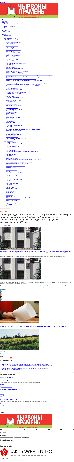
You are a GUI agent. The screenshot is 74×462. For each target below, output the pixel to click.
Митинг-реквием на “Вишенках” (12, 158)
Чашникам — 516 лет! (10, 122)
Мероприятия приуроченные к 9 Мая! (13, 133)
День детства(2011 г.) (10, 43)
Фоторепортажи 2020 (8, 94)
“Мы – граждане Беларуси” (11, 112)
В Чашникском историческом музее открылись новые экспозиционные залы (21, 102)
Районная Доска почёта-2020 (12, 137)
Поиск (1, 356)
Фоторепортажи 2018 (8, 54)
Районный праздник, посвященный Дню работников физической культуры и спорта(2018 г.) (24, 80)
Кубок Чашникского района (11, 188)
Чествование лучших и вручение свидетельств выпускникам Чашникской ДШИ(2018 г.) (23, 84)
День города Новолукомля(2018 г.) (13, 59)
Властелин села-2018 (10, 56)
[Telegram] (37, 291)
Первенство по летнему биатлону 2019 (14, 89)
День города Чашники (10, 176)
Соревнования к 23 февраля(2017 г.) (13, 52)
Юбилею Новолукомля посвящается (13, 93)
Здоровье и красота (4, 403)
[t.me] (61, 429)
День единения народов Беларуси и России (14, 178)
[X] (37, 297)
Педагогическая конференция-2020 (13, 116)
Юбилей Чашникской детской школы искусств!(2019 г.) (17, 92)
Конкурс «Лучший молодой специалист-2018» (15, 68)
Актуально (4, 30)
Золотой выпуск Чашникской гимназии (14, 109)
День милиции (9, 126)
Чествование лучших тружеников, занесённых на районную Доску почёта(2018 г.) (22, 85)
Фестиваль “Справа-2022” (11, 167)
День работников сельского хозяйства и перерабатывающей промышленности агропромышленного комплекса (28, 127)
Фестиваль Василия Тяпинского (12, 139)
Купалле (8, 189)
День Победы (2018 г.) (11, 64)
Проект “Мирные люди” (9, 25)
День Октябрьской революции (12, 183)
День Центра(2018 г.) (10, 67)
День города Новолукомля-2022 (12, 147)
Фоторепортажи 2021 (8, 123)
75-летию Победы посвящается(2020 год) (14, 97)
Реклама (4, 34)
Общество (6, 211)
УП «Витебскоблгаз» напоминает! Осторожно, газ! (12, 363)
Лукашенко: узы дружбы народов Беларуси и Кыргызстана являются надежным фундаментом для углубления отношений (26, 365)
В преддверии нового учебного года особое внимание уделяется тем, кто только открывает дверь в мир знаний (24, 364)
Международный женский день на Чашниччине (15, 131)
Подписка (4, 32)
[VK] (3, 2)
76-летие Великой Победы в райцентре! (14, 125)
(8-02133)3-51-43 (17, 437)
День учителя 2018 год (11, 65)
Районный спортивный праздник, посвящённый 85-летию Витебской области (21, 197)
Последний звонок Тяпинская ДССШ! (13, 134)
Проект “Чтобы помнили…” (9, 29)
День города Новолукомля (11, 175)
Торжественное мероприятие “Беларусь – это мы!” (16, 138)
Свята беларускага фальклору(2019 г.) (14, 90)
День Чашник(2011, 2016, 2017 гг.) (11, 39)
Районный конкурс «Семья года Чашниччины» (15, 166)
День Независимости (10, 150)
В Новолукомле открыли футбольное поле (14, 145)
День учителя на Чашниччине (12, 108)
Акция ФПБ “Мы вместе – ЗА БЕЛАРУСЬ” (14, 172)
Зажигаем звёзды (10, 96)
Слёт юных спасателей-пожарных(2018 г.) (14, 81)
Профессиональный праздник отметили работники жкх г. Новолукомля (20, 162)
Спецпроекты (5, 22)
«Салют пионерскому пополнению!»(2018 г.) (15, 55)
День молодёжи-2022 (10, 149)
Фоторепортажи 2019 (8, 87)
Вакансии (4, 19)
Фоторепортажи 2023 (8, 168)
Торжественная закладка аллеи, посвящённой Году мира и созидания (20, 203)
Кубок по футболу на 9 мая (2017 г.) (13, 50)
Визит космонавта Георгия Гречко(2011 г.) (14, 42)
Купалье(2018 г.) (9, 69)
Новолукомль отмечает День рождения (14, 114)
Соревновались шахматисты (8, 399)
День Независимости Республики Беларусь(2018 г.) (16, 63)
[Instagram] (2, 2)
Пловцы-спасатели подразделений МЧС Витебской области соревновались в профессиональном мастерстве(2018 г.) (29, 75)
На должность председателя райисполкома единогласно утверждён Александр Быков (23, 159)
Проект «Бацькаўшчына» (9, 27)
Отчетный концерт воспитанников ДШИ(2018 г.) (16, 72)
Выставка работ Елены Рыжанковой (13, 105)
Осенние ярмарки (9, 192)
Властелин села (9, 174)
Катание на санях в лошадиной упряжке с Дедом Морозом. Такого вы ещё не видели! (23, 129)
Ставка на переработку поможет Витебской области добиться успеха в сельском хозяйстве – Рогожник (23, 368)
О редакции (4, 21)
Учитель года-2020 (10, 121)
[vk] (36, 429)
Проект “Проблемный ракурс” (10, 26)
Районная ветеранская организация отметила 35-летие (17, 163)
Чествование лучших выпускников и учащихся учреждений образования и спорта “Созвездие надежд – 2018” (28, 83)
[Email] (37, 299)
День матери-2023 (10, 180)
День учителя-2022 (10, 155)
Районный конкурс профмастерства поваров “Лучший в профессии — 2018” (21, 79)
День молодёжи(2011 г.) (11, 44)
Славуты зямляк (9, 118)
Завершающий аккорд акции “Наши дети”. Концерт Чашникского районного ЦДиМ (22, 156)
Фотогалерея (5, 36)
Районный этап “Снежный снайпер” (13, 199)
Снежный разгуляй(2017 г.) (11, 51)
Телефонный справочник (7, 31)
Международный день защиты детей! (13, 130)
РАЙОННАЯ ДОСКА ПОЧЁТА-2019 (13, 117)
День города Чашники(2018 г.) (12, 60)
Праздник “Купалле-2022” (11, 160)
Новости (2, 211)
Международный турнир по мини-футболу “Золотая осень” (17, 71)
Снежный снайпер (9, 119)
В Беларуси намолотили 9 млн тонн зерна (10, 369)
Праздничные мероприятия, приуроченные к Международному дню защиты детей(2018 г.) (24, 77)
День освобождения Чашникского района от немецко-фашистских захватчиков (22, 151)
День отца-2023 (9, 184)
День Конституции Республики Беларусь (14, 179)
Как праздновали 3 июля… (11, 110)
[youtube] (49, 429)
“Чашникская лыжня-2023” (11, 170)
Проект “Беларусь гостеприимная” (11, 23)
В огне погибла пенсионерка (8, 389)
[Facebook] (0, 2)
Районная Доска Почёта (11, 196)
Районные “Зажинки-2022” (11, 164)
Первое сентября (9, 195)
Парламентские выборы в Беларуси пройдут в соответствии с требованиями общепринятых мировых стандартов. (33, 326)
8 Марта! (8, 98)
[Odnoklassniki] (37, 294)
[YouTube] (4, 2)
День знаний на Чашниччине (12, 106)
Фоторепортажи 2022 (8, 141)
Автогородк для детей (10, 101)
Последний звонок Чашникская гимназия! (14, 135)
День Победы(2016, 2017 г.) (10, 38)
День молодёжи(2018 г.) (11, 61)
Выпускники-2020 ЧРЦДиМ (11, 104)
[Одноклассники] (1, 2)
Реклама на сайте (7, 35)
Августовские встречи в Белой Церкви (13, 100)
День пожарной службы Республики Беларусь (15, 152)
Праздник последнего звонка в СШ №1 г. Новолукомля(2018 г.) (19, 76)
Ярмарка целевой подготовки (12, 205)
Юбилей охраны (9, 204)
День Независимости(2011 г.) (12, 46)
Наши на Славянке (10, 113)
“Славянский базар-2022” (11, 142)
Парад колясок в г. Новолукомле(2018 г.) (14, 73)
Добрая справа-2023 (10, 185)
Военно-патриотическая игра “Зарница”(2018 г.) (15, 58)
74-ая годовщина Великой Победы (13, 88)
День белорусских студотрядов (12, 146)
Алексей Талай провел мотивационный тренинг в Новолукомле (18, 143)
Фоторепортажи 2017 (8, 48)
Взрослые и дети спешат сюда (9, 380)
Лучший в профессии (10, 191)
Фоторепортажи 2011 (8, 40)
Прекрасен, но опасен (6, 354)
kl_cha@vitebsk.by (26, 437)
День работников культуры (11, 154)
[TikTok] (5, 2)
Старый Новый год (10, 201)
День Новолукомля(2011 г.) (11, 47)
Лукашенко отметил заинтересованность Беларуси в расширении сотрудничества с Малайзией (21, 366)
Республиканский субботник (12, 200)
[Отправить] (37, 300)
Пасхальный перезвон (10, 193)
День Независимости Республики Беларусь (14, 181)
